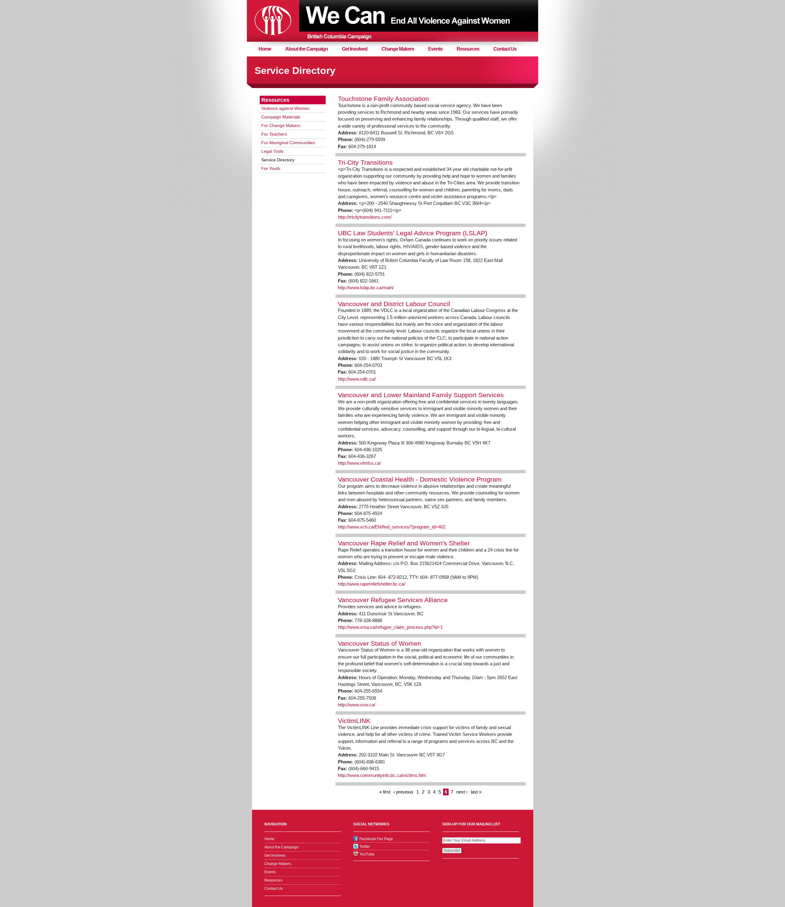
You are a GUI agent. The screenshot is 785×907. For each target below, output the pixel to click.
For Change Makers (280, 125)
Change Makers (397, 49)
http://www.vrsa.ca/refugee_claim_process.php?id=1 (390, 627)
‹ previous (403, 792)
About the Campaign (306, 49)
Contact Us (504, 49)
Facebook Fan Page (376, 839)
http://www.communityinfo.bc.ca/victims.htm (382, 775)
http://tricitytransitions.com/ (365, 217)
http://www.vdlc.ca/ (357, 379)
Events (435, 49)
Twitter (364, 846)
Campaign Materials (280, 116)
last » (476, 792)
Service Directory (277, 159)
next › (462, 792)
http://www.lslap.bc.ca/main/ (366, 287)
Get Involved (354, 49)
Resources (468, 49)
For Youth (270, 168)
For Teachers (274, 134)
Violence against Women (285, 108)
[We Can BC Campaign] (273, 20)
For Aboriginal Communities (288, 142)
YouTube (366, 854)
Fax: (343, 146)
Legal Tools (272, 151)
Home (264, 49)
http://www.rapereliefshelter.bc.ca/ (371, 584)
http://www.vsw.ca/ (356, 704)
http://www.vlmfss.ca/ (359, 463)
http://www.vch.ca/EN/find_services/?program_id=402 (392, 527)
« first (384, 792)
